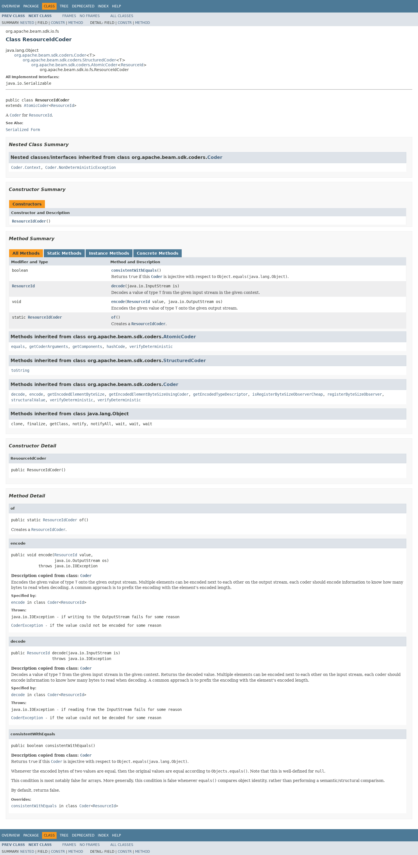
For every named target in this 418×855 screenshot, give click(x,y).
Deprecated (83, 6)
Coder (214, 157)
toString (20, 370)
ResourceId (132, 65)
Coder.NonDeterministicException (80, 167)
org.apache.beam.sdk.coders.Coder (50, 55)
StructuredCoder (184, 360)
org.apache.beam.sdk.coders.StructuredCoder (69, 60)
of (113, 317)
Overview (11, 6)
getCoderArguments (48, 346)
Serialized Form (23, 129)
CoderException (27, 625)
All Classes (121, 16)
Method (75, 23)
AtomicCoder (36, 105)
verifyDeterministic (151, 346)
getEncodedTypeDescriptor (220, 394)
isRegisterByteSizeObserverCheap (287, 394)
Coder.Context (26, 167)
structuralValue (28, 400)
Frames (69, 16)
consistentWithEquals (134, 270)
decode (118, 286)
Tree (64, 6)
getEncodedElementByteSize (75, 394)
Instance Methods (109, 253)
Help (116, 6)
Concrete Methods (157, 253)
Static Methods (64, 253)
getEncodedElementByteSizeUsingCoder (149, 394)
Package (31, 6)
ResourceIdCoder (29, 221)
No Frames (90, 16)
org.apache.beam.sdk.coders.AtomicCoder (74, 65)
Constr (58, 23)
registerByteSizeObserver (354, 394)
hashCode (116, 346)
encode (118, 301)
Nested (27, 23)
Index (103, 6)
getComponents (87, 346)
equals (18, 346)
